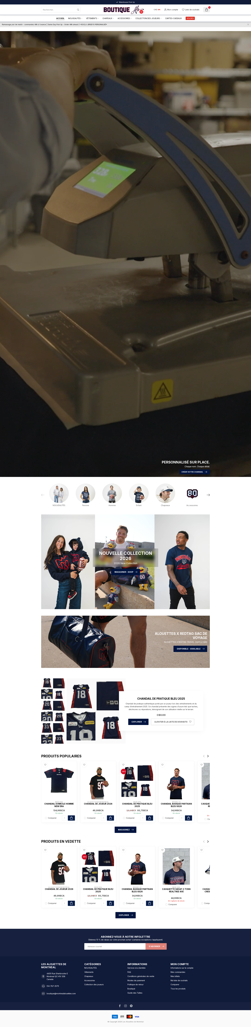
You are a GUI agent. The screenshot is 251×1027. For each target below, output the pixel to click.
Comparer (52, 818)
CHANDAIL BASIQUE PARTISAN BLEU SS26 (176, 805)
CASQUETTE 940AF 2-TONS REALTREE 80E (176, 890)
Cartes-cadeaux (173, 18)
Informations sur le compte (182, 968)
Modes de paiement (136, 980)
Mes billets (175, 976)
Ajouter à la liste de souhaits (170, 722)
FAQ (129, 972)
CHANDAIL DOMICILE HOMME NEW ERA (59, 805)
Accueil (60, 18)
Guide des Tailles (134, 993)
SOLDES (190, 18)
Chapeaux (107, 18)
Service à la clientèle (136, 968)
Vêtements (91, 18)
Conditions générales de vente (140, 976)
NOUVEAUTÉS (74, 18)
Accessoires (124, 18)
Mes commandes (178, 972)
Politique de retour (135, 984)
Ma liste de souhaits (179, 980)
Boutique (131, 989)
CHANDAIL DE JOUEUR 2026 (98, 804)
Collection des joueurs (147, 18)
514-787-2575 (53, 986)
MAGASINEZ (124, 830)
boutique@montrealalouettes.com (61, 993)
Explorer (137, 722)
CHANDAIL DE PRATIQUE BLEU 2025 (137, 805)
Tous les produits (178, 989)
